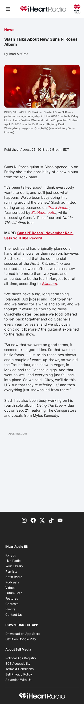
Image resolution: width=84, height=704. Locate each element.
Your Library (14, 566)
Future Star (13, 593)
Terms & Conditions (19, 669)
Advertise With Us (18, 680)
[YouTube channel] (60, 520)
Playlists (11, 571)
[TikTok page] (51, 520)
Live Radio (13, 561)
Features (11, 598)
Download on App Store (22, 634)
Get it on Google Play (20, 639)
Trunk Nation (58, 207)
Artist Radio (13, 577)
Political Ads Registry (20, 658)
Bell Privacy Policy (18, 674)
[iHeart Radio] (77, 8)
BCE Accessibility (17, 663)
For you (10, 555)
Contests (11, 604)
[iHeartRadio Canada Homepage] (43, 9)
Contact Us (13, 614)
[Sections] (8, 8)
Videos (10, 587)
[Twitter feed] (42, 520)
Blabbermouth (43, 212)
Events (10, 609)
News (9, 29)
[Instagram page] (24, 520)
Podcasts (12, 582)
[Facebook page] (33, 520)
